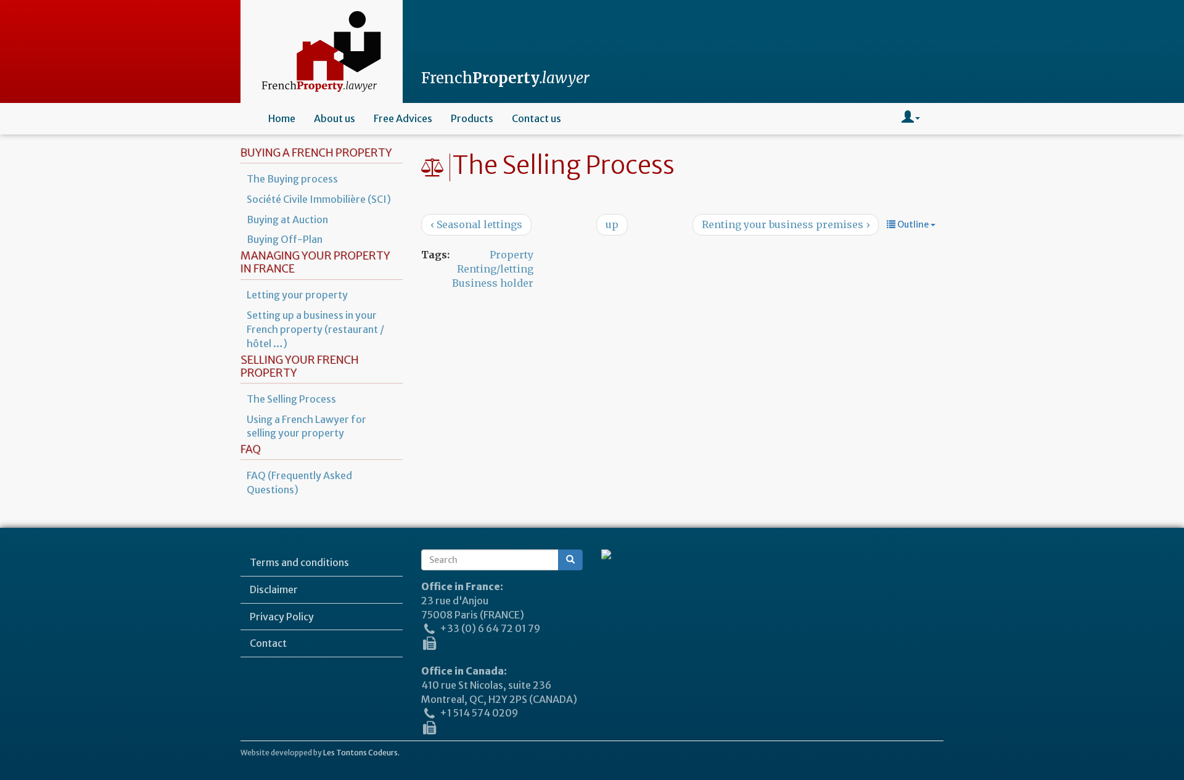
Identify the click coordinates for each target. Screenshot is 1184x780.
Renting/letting (495, 269)
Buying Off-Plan (285, 239)
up (612, 224)
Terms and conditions (299, 562)
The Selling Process (291, 399)
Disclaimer (274, 589)
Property (511, 254)
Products (472, 118)
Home (281, 118)
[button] (911, 118)
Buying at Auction (287, 219)
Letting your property (297, 295)
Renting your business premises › (786, 224)
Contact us (536, 118)
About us (334, 118)
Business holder (492, 283)
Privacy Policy (282, 616)
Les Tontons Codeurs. (361, 752)
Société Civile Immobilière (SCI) (319, 199)
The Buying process (292, 179)
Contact (268, 643)
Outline (913, 224)
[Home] (321, 51)
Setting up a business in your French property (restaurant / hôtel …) (315, 329)
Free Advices (403, 118)
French (505, 78)
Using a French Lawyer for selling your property (306, 426)
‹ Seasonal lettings (476, 224)
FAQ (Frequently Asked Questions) (299, 482)
